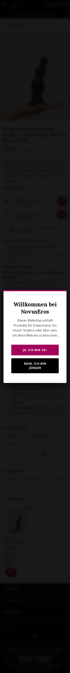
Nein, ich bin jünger (35, 366)
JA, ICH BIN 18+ (35, 350)
